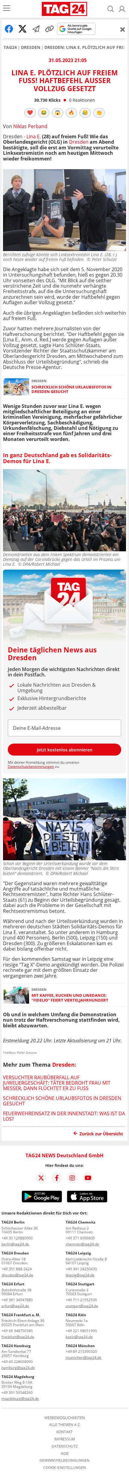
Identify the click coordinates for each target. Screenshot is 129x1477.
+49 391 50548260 (17, 1392)
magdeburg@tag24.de (20, 1398)
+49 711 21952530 (81, 1299)
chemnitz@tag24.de (82, 1244)
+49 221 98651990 (81, 1330)
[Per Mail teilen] (36, 29)
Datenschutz (65, 1446)
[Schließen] (122, 29)
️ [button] (30, 112)
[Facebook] (56, 1178)
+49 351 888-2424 (17, 1269)
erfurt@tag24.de (15, 1305)
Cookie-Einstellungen (64, 1468)
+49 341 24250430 (81, 1269)
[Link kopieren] (50, 29)
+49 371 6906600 (80, 1238)
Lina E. (33, 136)
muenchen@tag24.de (83, 1357)
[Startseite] (64, 8)
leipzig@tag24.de (80, 1275)
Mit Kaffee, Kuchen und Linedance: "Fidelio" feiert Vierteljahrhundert (70, 997)
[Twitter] (41, 1178)
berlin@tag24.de (15, 1244)
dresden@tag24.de (17, 1275)
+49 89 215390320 (81, 1351)
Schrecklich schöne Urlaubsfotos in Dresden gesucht (72, 389)
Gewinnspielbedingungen (64, 1460)
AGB (64, 1454)
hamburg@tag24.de (18, 1367)
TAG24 (10, 47)
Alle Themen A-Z (64, 1425)
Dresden (30, 47)
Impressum (64, 1439)
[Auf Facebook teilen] (9, 29)
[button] (122, 9)
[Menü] (6, 9)
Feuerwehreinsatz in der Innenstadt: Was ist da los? (64, 1116)
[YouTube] (87, 1178)
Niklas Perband (30, 126)
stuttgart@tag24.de (82, 1305)
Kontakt (64, 1432)
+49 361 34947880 (17, 1299)
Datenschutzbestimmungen (31, 766)
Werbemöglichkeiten (64, 1418)
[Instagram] (72, 1178)
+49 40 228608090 (17, 1361)
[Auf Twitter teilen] (22, 29)
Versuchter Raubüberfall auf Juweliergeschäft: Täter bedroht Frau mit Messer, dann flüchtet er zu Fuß (56, 1083)
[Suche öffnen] (111, 9)
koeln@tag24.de (79, 1336)
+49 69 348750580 (17, 1330)
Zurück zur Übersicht (101, 1134)
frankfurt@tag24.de (18, 1336)
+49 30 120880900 (17, 1238)
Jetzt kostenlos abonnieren (64, 750)
